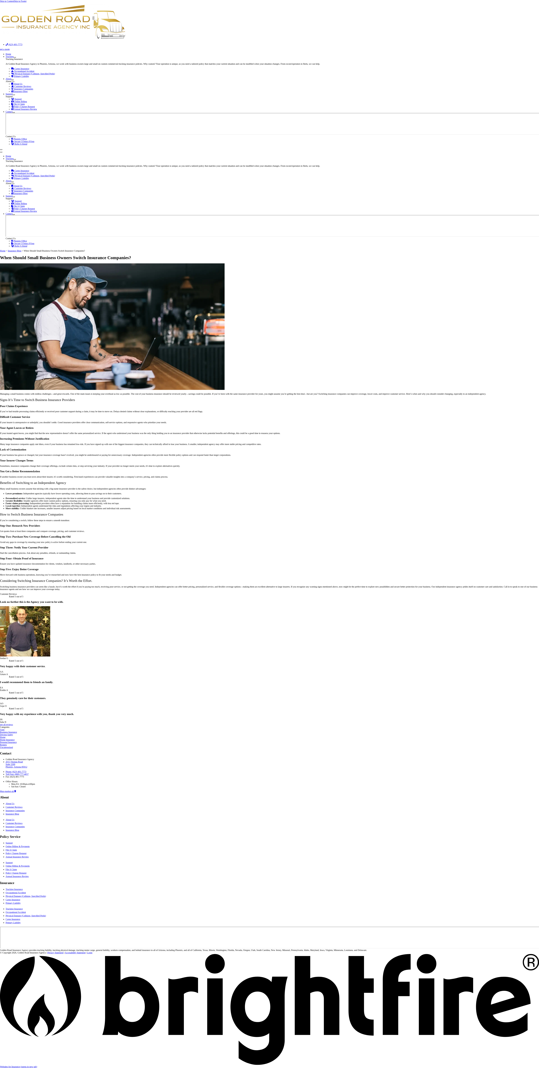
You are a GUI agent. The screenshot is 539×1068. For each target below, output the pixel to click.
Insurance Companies (15, 810)
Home (2, 251)
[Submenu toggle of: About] (12, 79)
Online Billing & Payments (18, 846)
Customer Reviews (14, 807)
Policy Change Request (16, 853)
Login (89, 952)
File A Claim (11, 850)
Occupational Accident (16, 892)
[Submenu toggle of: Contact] (13, 112)
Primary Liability (13, 903)
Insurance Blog (14, 251)
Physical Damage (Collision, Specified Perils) (26, 896)
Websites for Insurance (18, 1066)
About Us (10, 803)
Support (9, 843)
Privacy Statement (55, 952)
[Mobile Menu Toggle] (1, 149)
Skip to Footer (20, 1)
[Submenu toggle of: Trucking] (15, 57)
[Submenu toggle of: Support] (14, 94)
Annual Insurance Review (17, 857)
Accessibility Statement (75, 952)
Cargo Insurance (13, 900)
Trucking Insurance (14, 889)
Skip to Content (7, 1)
